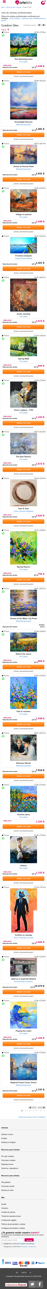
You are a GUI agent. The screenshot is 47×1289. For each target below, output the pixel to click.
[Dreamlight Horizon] (23, 100)
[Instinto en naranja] (23, 910)
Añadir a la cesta (23, 72)
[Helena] (23, 849)
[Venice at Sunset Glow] (23, 154)
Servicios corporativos (9, 1168)
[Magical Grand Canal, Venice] (23, 1067)
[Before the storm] (23, 642)
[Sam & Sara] (23, 493)
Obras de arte (10, 7)
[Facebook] (39, 1284)
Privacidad (24, 1246)
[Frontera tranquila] (23, 245)
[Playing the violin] (23, 1015)
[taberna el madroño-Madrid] (23, 967)
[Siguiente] (43, 25)
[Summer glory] (23, 799)
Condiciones (32, 1246)
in (30, 1273)
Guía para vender (7, 1186)
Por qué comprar (7, 1156)
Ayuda (3, 1204)
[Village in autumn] (23, 200)
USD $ (24, 1273)
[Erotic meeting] (23, 295)
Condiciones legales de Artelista (22, 1244)
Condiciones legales (8, 1220)
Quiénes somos (7, 1134)
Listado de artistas (8, 1212)
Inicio (3, 7)
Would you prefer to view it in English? (32, 1117)
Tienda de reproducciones (11, 1216)
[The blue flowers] (23, 443)
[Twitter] (32, 1284)
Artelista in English (8, 1142)
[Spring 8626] (23, 346)
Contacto (4, 1208)
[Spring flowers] (23, 547)
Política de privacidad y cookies (13, 1224)
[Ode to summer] (23, 693)
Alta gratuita (5, 1182)
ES (17, 1273)
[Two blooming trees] (23, 45)
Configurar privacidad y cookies (13, 1228)
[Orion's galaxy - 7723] (23, 395)
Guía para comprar (8, 1160)
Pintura (19, 7)
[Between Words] (23, 747)
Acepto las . (19, 1244)
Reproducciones (7, 1164)
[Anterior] (39, 25)
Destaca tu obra (7, 1190)
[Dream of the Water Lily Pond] (23, 603)
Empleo (4, 1138)
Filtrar (3, 30)
